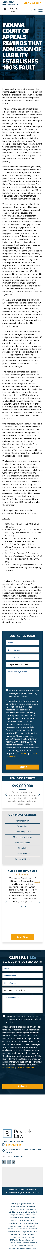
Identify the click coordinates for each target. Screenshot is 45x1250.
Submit (22, 767)
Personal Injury (22, 820)
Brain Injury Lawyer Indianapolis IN (22, 1220)
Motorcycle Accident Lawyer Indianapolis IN (22, 1229)
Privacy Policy (21, 753)
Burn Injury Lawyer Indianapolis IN (22, 1204)
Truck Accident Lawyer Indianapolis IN (22, 1226)
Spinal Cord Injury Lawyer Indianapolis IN (23, 1212)
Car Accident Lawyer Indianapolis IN (22, 1218)
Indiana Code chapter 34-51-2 (20, 541)
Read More (22, 937)
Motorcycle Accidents (22, 837)
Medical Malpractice (22, 831)
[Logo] (17, 1138)
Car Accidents (23, 826)
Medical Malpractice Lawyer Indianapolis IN (22, 1232)
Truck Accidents (22, 853)
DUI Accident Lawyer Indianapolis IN (22, 1240)
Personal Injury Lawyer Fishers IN (22, 1237)
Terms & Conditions (25, 1067)
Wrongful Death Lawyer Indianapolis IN (22, 1215)
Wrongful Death (22, 859)
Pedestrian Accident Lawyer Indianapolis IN (22, 1243)
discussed (23, 213)
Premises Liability (22, 842)
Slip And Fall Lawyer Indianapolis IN (22, 1206)
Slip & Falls (22, 848)
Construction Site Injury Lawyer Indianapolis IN (22, 1223)
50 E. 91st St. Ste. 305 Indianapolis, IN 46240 (23, 1151)
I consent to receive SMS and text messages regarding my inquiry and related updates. (24, 693)
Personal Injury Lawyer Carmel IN (22, 1234)
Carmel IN (18, 1156)
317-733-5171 (33, 3)
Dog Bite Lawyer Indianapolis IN (22, 1246)
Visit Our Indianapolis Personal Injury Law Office (22, 1191)
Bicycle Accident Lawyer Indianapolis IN (22, 1209)
